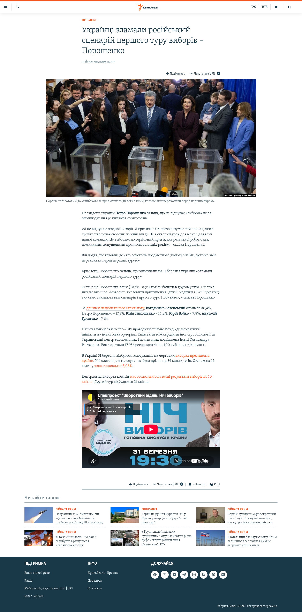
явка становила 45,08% (113, 366)
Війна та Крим (66, 509)
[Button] (175, 73)
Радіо (28, 580)
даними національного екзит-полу (115, 308)
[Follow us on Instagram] (194, 574)
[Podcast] (213, 574)
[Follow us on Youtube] (174, 574)
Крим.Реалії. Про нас (103, 573)
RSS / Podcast (33, 596)
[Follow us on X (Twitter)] (164, 574)
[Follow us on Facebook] (155, 574)
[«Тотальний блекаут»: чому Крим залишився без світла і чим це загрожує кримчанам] (210, 538)
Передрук (95, 580)
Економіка (149, 509)
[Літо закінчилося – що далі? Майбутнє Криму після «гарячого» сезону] (38, 538)
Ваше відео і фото (37, 573)
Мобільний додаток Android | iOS (48, 588)
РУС (253, 7)
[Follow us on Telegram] (184, 574)
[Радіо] (289, 7)
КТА (264, 7)
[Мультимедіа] (277, 7)
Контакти (95, 588)
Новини (89, 20)
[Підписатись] (223, 574)
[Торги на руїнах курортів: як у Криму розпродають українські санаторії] (125, 515)
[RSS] (203, 574)
